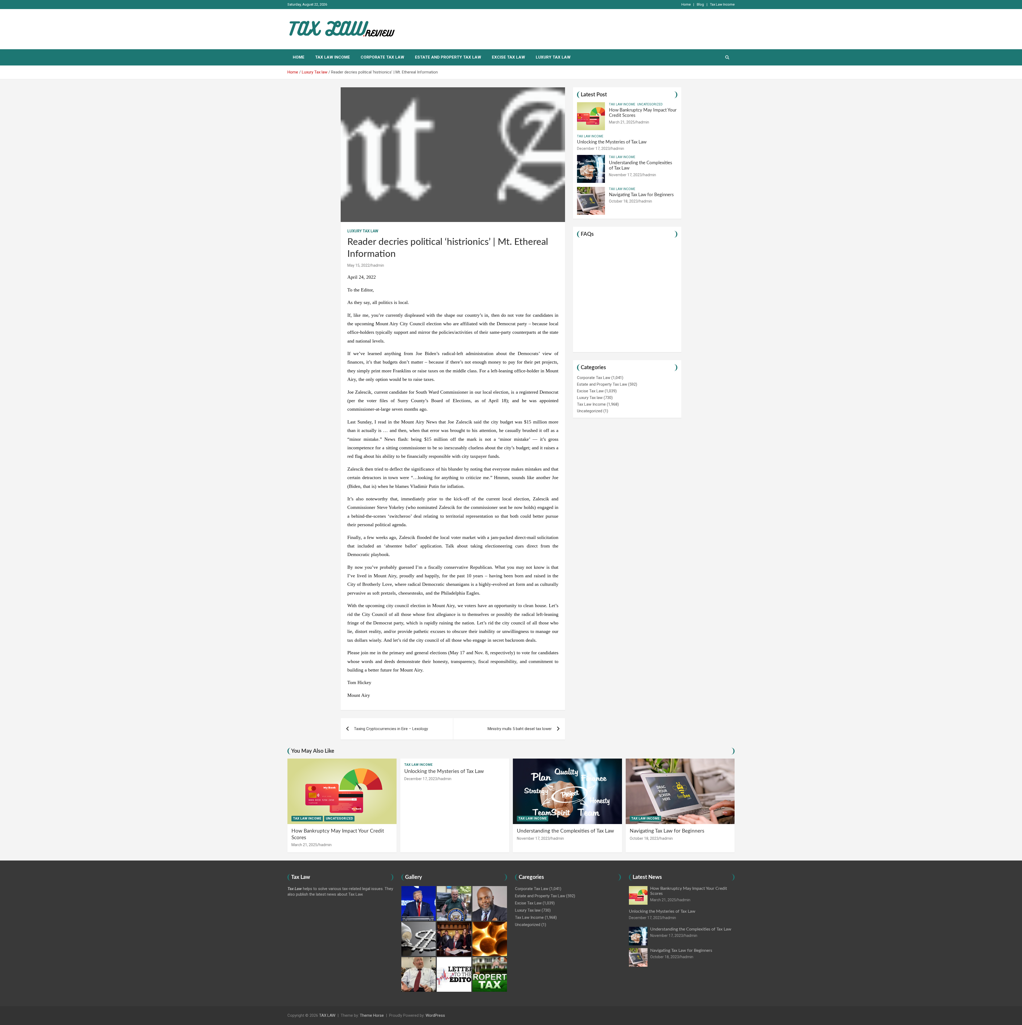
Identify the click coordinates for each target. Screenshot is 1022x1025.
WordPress (435, 1015)
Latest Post (594, 94)
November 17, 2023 (625, 175)
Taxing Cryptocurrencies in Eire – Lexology (391, 728)
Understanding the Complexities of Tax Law (565, 831)
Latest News (647, 877)
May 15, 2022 (358, 265)
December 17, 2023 (593, 148)
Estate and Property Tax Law (448, 57)
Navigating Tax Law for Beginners (641, 194)
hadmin (377, 265)
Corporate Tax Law (382, 57)
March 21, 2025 (622, 122)
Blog (700, 4)
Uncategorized (650, 104)
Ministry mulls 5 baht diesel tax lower (520, 728)
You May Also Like (312, 751)
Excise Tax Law (508, 57)
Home (686, 4)
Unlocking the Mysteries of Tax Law (611, 142)
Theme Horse (372, 1015)
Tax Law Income (722, 4)
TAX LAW (327, 1015)
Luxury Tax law (553, 57)
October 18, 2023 (623, 201)
